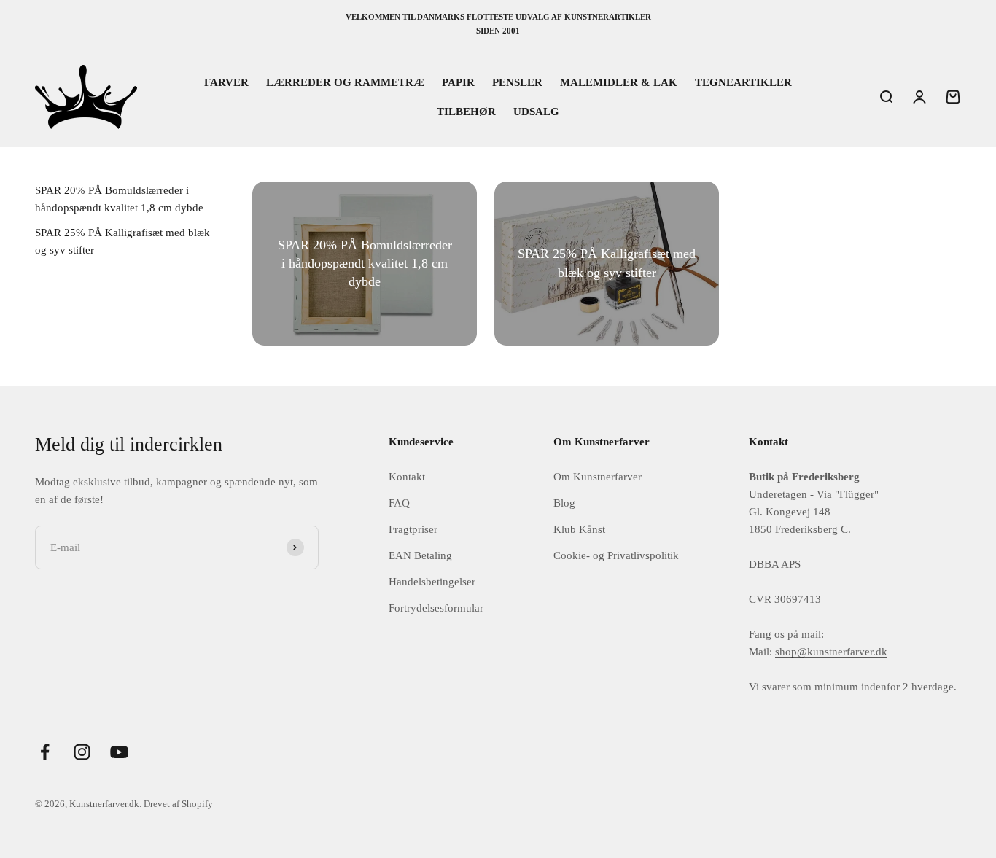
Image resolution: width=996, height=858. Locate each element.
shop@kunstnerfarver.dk (831, 652)
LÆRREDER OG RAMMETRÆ (345, 82)
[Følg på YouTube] (119, 752)
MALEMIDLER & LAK (618, 82)
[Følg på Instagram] (82, 752)
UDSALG (536, 111)
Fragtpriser (413, 529)
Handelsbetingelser (432, 582)
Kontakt (407, 477)
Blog (564, 503)
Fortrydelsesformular (436, 608)
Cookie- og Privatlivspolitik (616, 555)
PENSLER (517, 82)
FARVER (226, 82)
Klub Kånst (579, 529)
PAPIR (458, 82)
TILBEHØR (466, 111)
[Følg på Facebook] (45, 752)
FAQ (399, 503)
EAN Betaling (420, 555)
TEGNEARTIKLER (743, 82)
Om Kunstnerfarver (597, 477)
